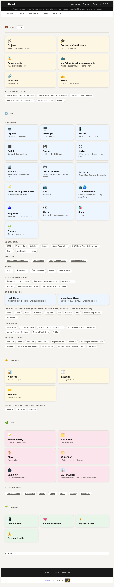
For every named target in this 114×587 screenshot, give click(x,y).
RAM (9, 246)
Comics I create (13, 494)
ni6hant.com (49, 580)
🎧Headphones (37, 270)
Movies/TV (85, 494)
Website (10, 347)
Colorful (37, 313)
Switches (33, 246)
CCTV (55, 332)
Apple (17, 313)
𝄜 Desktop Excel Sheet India (45, 281)
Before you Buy (27, 327)
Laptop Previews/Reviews (17, 332)
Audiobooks (30, 494)
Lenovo (68, 313)
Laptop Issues (58, 342)
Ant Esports (12, 317)
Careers (47, 572)
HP (59, 313)
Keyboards (20, 246)
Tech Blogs (11, 327)
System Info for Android (82, 96)
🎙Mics (51, 271)
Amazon (21, 409)
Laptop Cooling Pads (57, 261)
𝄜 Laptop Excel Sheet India (18, 281)
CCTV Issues (47, 347)
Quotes (60, 100)
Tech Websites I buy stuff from (70, 347)
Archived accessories (26, 251)
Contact (86, 4)
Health (57, 14)
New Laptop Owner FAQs (37, 342)
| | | (56, 554)
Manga (52, 494)
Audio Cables (64, 270)
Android (10, 286)
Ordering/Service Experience (51, 327)
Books (42, 494)
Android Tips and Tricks (28, 286)
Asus (27, 313)
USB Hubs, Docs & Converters (85, 246)
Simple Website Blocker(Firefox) (20, 96)
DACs (9, 270)
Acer (9, 313)
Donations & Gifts (101, 4)
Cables (9, 251)
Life (45, 14)
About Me (66, 572)
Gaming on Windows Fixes (92, 342)
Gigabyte (49, 313)
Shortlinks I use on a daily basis (20, 100)
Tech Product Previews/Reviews (81, 327)
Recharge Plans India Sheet (54, 286)
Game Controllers (59, 246)
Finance (33, 14)
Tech (21, 14)
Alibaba (10, 409)
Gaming (73, 494)
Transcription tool (45, 100)
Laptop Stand (38, 261)
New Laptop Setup (14, 342)
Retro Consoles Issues (27, 347)
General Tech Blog (41, 332)
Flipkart (32, 409)
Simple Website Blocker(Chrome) (53, 96)
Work (10, 14)
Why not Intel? (68, 281)
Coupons (75, 4)
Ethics (56, 572)
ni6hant (10, 4)
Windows (72, 342)
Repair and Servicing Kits (17, 261)
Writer (62, 494)
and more (92, 347)
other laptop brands (92, 313)
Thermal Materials (78, 261)
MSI (77, 313)
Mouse (45, 246)
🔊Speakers (21, 270)
